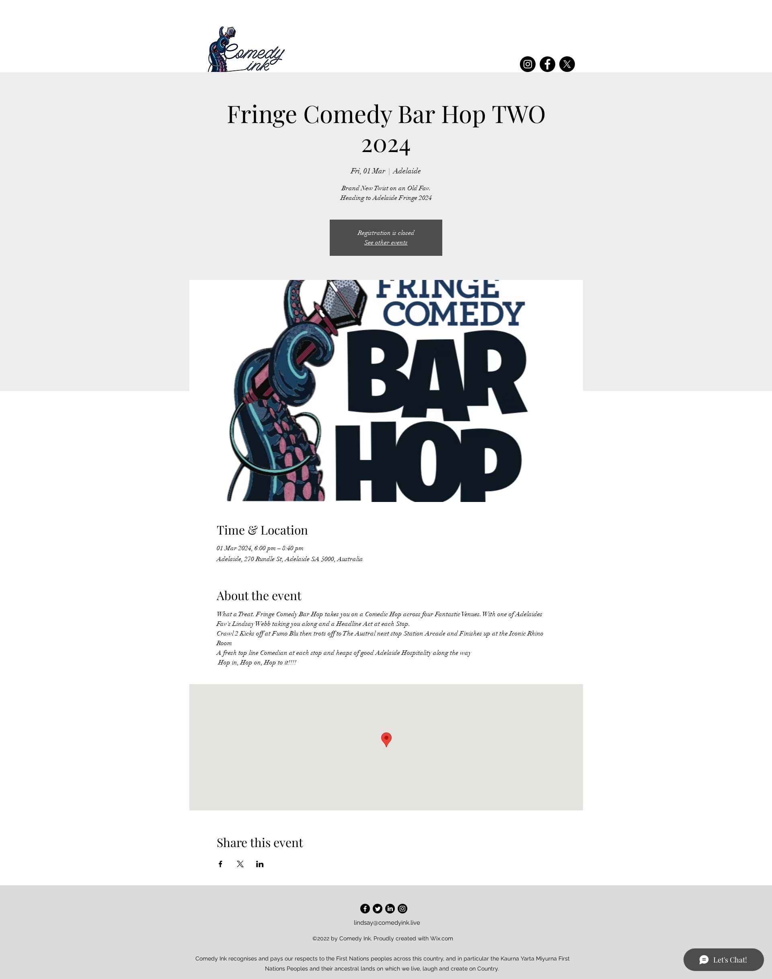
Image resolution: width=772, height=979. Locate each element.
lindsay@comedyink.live (387, 922)
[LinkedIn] (390, 908)
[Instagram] (528, 64)
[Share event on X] (240, 864)
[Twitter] (377, 908)
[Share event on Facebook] (220, 864)
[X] (567, 64)
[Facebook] (547, 64)
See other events (386, 243)
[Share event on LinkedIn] (260, 864)
